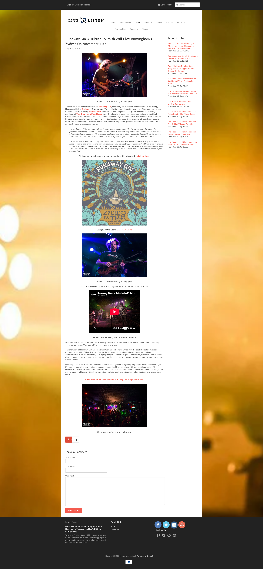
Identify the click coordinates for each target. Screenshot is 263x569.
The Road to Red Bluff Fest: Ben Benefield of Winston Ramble (182, 123)
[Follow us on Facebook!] (158, 528)
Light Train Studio (124, 230)
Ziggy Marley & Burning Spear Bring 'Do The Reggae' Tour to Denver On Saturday (181, 68)
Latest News (71, 522)
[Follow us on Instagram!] (174, 528)
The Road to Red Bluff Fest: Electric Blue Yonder (180, 102)
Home (113, 22)
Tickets (145, 29)
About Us (148, 22)
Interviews (181, 22)
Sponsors (134, 29)
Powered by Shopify (145, 556)
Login (69, 5)
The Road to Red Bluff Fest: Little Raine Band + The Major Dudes (182, 112)
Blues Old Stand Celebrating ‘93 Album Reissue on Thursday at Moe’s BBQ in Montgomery (181, 45)
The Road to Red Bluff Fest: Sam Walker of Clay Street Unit (182, 133)
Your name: (70, 457)
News (137, 22)
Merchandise (125, 22)
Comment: (69, 476)
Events (159, 22)
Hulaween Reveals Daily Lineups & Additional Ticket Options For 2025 (182, 81)
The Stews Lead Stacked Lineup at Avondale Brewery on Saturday (182, 92)
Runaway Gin (95, 111)
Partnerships (120, 29)
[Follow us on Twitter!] (166, 528)
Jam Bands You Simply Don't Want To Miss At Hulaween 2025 (183, 57)
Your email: (70, 467)
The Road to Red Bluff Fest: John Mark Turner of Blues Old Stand (182, 143)
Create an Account (83, 5)
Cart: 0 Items (166, 5)
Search (114, 526)
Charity (169, 22)
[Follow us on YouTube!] (182, 528)
